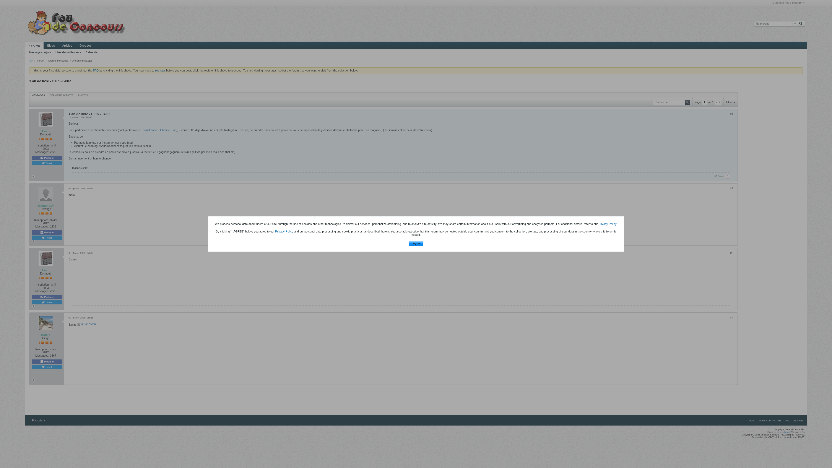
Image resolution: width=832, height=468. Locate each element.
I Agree (416, 243)
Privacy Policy (607, 224)
